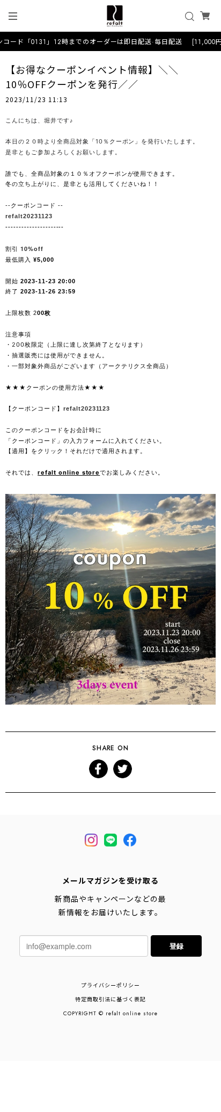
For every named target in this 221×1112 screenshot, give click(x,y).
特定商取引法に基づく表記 (110, 999)
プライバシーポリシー (110, 985)
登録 (176, 946)
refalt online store (69, 472)
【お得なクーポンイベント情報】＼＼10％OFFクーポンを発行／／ (91, 76)
